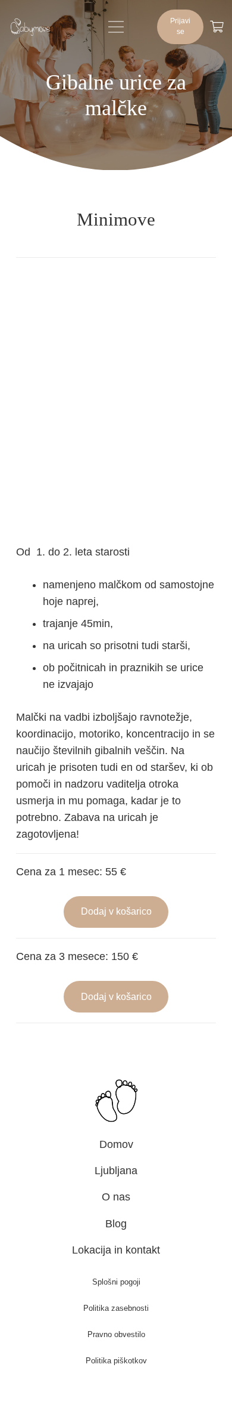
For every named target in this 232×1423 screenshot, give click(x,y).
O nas (116, 1197)
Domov (116, 1144)
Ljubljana (116, 1171)
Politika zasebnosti (116, 1308)
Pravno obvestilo (116, 1334)
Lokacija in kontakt (116, 1250)
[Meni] (116, 27)
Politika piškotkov (116, 1360)
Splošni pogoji (116, 1281)
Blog (116, 1224)
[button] (116, 912)
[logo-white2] (30, 27)
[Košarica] (216, 27)
